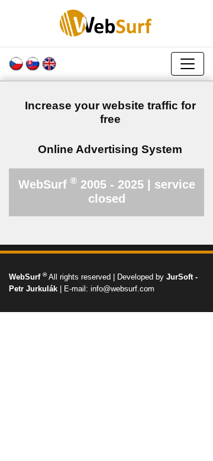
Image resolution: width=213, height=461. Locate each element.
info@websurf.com (122, 288)
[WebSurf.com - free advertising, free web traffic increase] (107, 22)
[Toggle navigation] (187, 64)
